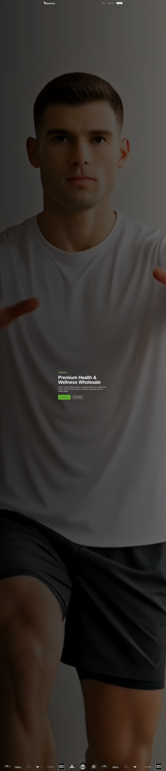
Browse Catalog (77, 397)
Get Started (119, 3)
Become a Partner (64, 397)
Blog (104, 3)
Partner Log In (111, 3)
